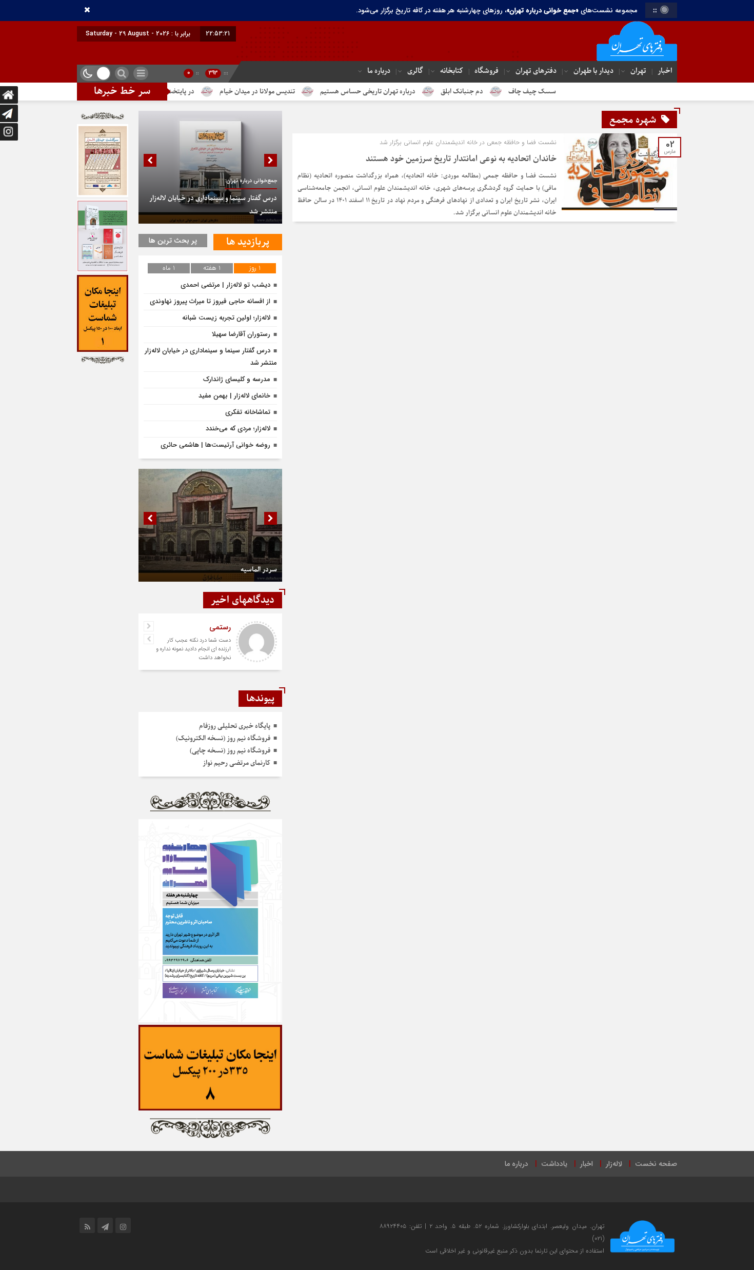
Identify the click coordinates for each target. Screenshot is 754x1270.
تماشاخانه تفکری (247, 412)
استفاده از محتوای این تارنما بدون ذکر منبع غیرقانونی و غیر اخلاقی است (514, 1251)
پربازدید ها (247, 242)
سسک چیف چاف (579, 91)
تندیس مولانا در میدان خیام (304, 91)
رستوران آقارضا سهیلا (241, 334)
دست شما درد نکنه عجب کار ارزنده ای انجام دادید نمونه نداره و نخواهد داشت (193, 649)
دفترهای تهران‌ (536, 71)
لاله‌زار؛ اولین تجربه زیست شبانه (226, 317)
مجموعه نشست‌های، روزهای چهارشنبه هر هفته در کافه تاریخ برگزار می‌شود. (497, 10)
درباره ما (378, 71)
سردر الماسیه (259, 569)
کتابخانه (451, 71)
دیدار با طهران (593, 71)
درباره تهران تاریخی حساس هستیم (415, 91)
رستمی (220, 627)
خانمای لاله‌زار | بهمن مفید (234, 395)
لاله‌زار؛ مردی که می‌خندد (238, 428)
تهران (638, 71)
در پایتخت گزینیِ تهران (211, 91)
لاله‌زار (614, 1163)
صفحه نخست (656, 1163)
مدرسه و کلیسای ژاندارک (236, 379)
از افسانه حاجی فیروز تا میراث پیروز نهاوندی (210, 301)
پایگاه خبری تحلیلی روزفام (234, 726)
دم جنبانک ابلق (509, 91)
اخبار (665, 71)
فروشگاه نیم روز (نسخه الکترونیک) (223, 738)
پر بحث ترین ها (173, 240)
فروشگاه (486, 71)
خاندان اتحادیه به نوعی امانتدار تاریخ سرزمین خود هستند (461, 159)
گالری (415, 71)
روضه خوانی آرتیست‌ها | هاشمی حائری (215, 445)
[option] (210, 167)
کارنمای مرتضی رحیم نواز (236, 763)
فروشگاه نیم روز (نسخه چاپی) (230, 751)
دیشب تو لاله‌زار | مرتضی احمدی (225, 285)
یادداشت (554, 1163)
